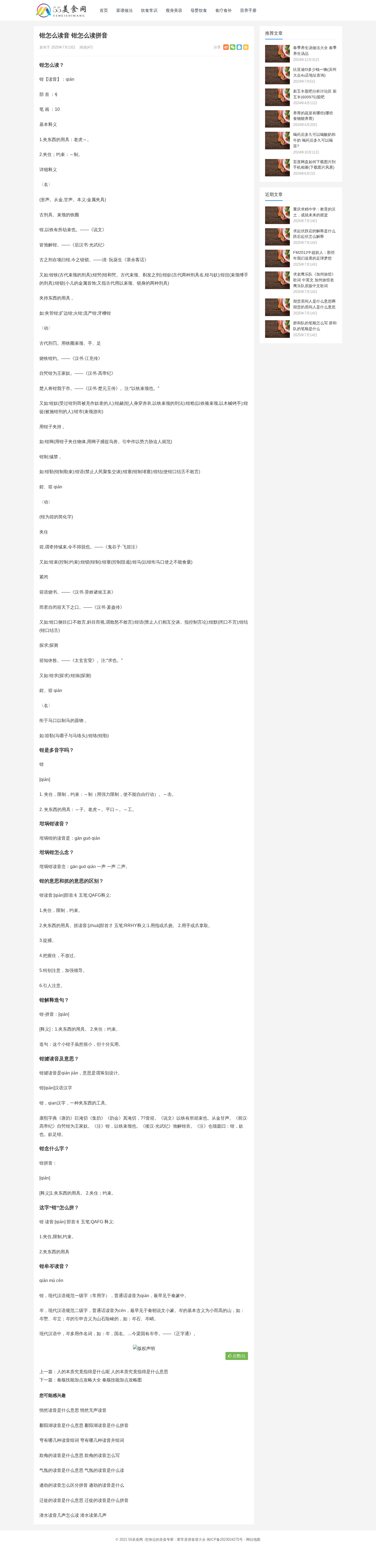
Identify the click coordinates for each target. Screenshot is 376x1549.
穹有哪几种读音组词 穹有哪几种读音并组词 (81, 1440)
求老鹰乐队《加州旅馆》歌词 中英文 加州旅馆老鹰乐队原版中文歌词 (314, 280)
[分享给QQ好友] (239, 47)
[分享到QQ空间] (246, 47)
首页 (104, 10)
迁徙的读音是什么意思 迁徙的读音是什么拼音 (84, 1500)
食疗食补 (223, 10)
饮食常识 (149, 10)
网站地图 (253, 1539)
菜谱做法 (124, 10)
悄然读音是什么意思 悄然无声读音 (73, 1410)
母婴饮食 (198, 10)
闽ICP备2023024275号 (225, 1539)
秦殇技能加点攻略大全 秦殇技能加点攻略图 (99, 1380)
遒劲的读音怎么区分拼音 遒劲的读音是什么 (81, 1485)
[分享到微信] (232, 47)
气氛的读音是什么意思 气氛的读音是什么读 (81, 1470)
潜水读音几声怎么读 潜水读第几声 (73, 1515)
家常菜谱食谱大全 (191, 1539)
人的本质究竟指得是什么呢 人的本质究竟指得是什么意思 (112, 1371)
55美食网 (135, 1539)
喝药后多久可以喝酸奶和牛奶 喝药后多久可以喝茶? (314, 140)
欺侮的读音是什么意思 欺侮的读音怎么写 (79, 1455)
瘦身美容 (174, 10)
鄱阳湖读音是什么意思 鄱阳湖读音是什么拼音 (84, 1425)
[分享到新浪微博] (226, 47)
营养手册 (248, 10)
